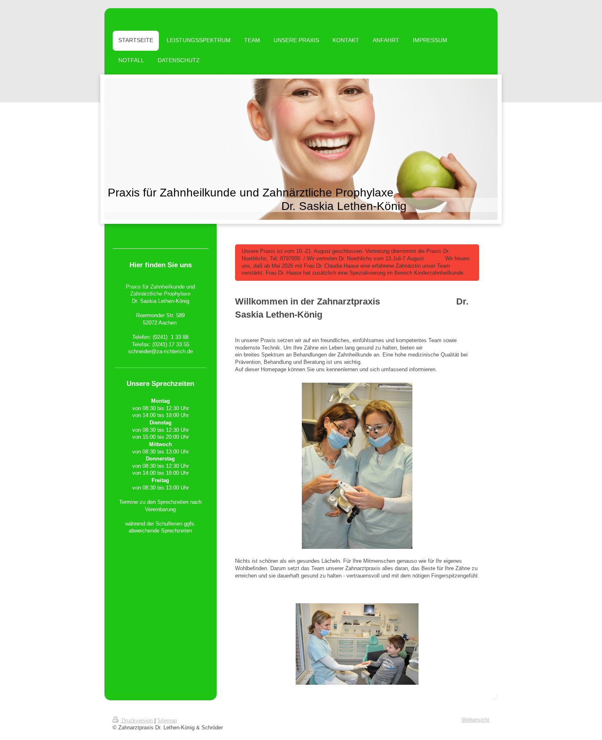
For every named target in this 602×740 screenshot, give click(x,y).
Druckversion (137, 721)
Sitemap (167, 721)
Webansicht (475, 720)
